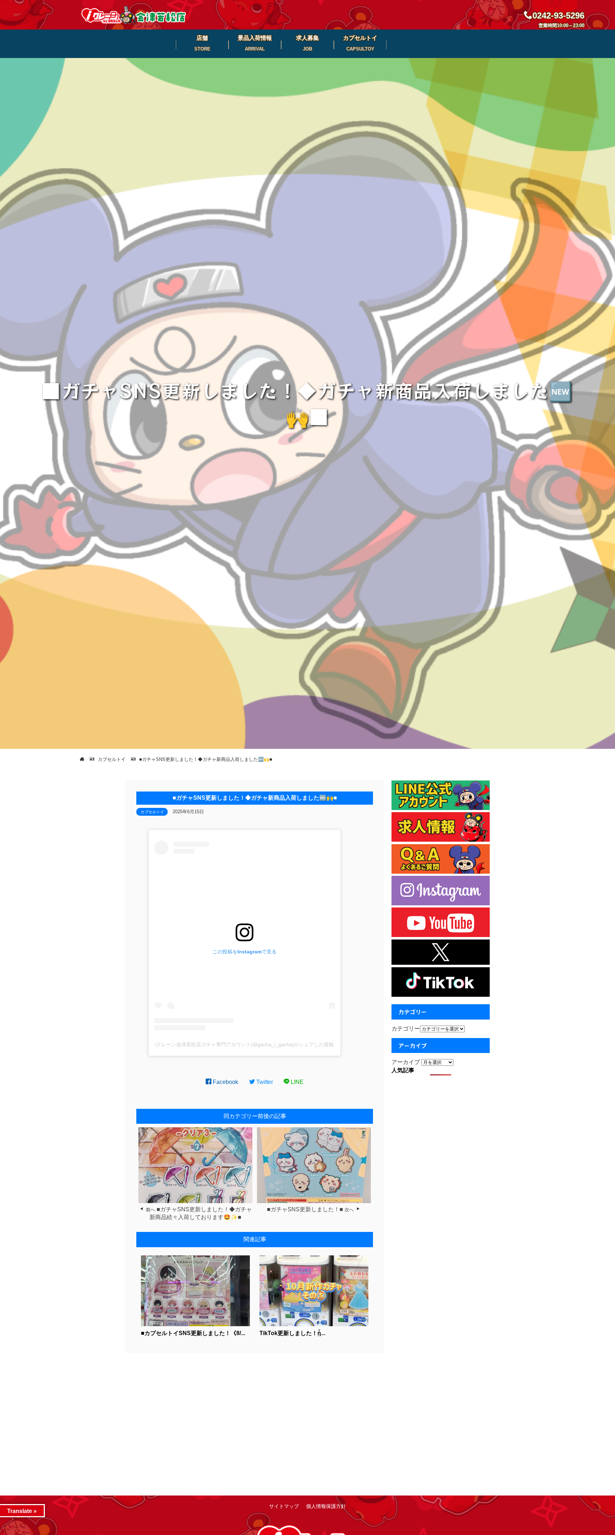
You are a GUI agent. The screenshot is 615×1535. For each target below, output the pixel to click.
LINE (296, 1082)
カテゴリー (405, 1029)
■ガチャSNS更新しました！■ (305, 1209)
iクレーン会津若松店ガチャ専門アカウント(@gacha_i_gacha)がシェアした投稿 (244, 1044)
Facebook (224, 1082)
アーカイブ (405, 1062)
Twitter (264, 1082)
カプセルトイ (152, 812)
